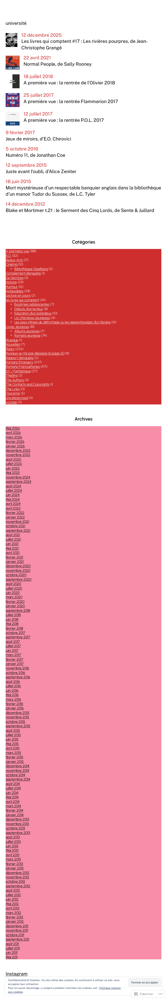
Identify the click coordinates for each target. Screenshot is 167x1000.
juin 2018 (12, 619)
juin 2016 (12, 690)
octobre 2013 (15, 828)
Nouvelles (13, 344)
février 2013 (14, 864)
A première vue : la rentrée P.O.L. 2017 (63, 120)
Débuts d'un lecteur (28, 309)
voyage (11, 402)
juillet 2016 (13, 686)
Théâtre (12, 375)
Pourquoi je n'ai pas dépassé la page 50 (35, 353)
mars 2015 (13, 753)
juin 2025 (13, 468)
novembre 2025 (18, 455)
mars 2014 (13, 806)
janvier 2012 (15, 921)
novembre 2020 (18, 570)
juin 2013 (12, 846)
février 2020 (15, 601)
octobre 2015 (15, 722)
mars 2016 (13, 699)
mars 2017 (13, 655)
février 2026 (15, 441)
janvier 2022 (15, 517)
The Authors (15, 380)
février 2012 (14, 917)
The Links (13, 389)
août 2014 (13, 784)
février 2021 (14, 557)
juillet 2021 (13, 539)
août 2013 (13, 837)
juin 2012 (12, 899)
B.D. (8, 256)
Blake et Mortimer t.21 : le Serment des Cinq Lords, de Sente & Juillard (80, 210)
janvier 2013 (14, 868)
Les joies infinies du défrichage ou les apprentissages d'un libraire (62, 322)
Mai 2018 (12, 624)
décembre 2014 (17, 766)
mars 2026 (14, 437)
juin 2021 (12, 544)
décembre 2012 (17, 873)
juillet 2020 (14, 588)
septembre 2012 (18, 886)
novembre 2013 (17, 824)
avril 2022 (13, 508)
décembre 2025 (18, 450)
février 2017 (14, 659)
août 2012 (13, 890)
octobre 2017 (15, 633)
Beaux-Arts (14, 260)
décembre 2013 (17, 819)
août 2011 (12, 944)
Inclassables (14, 291)
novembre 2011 (17, 930)
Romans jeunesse (27, 335)
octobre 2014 (15, 775)
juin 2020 (13, 593)
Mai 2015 (12, 744)
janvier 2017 (15, 664)
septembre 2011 (17, 939)
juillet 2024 (14, 490)
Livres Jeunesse (17, 327)
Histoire (11, 282)
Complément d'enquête (23, 273)
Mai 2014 (12, 797)
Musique (12, 340)
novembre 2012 (17, 877)
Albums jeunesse (27, 331)
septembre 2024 (18, 481)
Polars (10, 349)
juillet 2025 (14, 464)
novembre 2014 (17, 770)
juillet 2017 (13, 646)
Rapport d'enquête (19, 358)
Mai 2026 (13, 428)
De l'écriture (14, 278)
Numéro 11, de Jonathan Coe (35, 155)
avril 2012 (13, 908)
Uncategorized (17, 398)
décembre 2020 (18, 566)
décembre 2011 (17, 926)
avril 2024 (13, 504)
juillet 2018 (13, 615)
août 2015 (13, 730)
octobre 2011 (15, 935)
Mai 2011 (12, 957)
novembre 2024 (18, 477)
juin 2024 (13, 495)
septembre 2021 (18, 530)
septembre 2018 (18, 610)
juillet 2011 (13, 948)
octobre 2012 (15, 881)
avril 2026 (13, 433)
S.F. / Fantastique (18, 371)
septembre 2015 (18, 726)
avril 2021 (13, 553)
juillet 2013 (13, 842)
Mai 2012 (12, 904)
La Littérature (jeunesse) (32, 318)
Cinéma (11, 264)
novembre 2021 (17, 521)
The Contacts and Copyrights (27, 384)
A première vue (17, 251)
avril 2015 (13, 748)
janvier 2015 (15, 762)
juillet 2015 (13, 735)
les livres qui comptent (22, 300)
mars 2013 (13, 859)
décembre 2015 (17, 713)
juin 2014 (12, 793)
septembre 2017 (18, 637)
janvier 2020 (15, 606)
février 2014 (14, 810)
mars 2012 (13, 913)
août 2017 (13, 641)
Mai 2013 (12, 850)
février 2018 (14, 628)
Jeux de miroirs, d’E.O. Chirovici (38, 139)
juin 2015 (12, 739)
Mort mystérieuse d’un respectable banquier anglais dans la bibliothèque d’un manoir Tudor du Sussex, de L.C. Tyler (83, 191)
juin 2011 (11, 952)
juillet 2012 (13, 895)
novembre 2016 (17, 668)
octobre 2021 (15, 526)
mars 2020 (14, 597)
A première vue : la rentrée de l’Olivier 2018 (69, 82)
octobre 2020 (16, 575)
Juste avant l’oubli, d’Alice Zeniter (41, 171)
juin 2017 (12, 650)
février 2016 (14, 704)
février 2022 (15, 513)
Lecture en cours (18, 295)
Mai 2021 (12, 548)
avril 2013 (12, 855)
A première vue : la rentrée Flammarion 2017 (70, 101)
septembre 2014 (18, 779)
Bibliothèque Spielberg (31, 269)
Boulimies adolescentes (31, 304)
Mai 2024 (13, 499)
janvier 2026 (15, 446)
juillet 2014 (13, 788)
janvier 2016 (15, 708)
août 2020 (13, 584)
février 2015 (14, 757)
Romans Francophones (23, 366)
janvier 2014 (15, 815)
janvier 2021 (15, 561)
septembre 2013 (18, 833)
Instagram (17, 974)
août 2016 (13, 681)
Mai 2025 (13, 473)
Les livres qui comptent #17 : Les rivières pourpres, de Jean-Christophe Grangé (84, 44)
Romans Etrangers (19, 362)
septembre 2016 (18, 677)
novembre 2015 (17, 717)
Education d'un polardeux (33, 313)
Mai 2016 (12, 695)
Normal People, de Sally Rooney (57, 64)
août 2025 (13, 459)
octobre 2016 (15, 673)
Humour (12, 287)
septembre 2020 (18, 579)
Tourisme (13, 393)
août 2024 (13, 486)
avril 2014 (13, 802)
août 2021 (13, 535)
